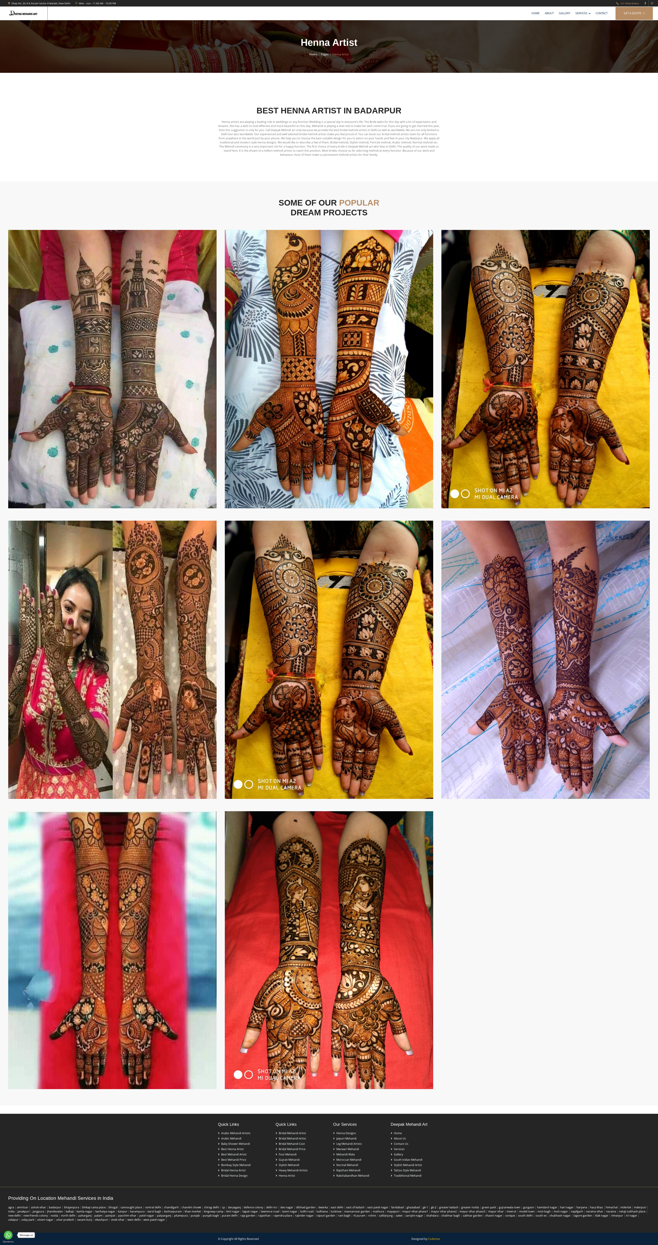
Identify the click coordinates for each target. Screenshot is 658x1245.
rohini (372, 1215)
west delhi (134, 1220)
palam (98, 1215)
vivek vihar (118, 1220)
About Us (400, 1138)
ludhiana (322, 1211)
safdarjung (386, 1215)
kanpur (123, 1211)
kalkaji (70, 1211)
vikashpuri (102, 1220)
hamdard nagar (547, 1207)
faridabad (397, 1207)
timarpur (617, 1215)
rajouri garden (326, 1215)
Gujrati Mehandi (289, 1160)
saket (399, 1215)
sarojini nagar (414, 1215)
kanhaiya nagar (105, 1211)
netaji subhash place (632, 1211)
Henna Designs (346, 1133)
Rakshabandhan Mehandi (352, 1175)
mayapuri (393, 1211)
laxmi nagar (290, 1211)
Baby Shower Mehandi (235, 1144)
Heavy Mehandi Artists (293, 1170)
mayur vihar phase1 (415, 1211)
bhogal (113, 1207)
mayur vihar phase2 (444, 1211)
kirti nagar (233, 1211)
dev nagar (287, 1207)
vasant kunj (85, 1220)
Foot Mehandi (288, 1154)
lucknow (336, 1211)
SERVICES (581, 13)
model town (527, 1211)
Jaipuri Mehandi (346, 1138)
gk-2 (434, 1207)
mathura (379, 1211)
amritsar (23, 1207)
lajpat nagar (250, 1211)
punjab (195, 1215)
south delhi (525, 1215)
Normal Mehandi (347, 1165)
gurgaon (529, 1207)
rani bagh (344, 1215)
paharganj (85, 1215)
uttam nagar (45, 1220)
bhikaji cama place (94, 1207)
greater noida (470, 1207)
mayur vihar (496, 1211)
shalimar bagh (451, 1215)
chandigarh (171, 1207)
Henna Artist (287, 1175)
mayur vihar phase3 (473, 1211)
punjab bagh (211, 1215)
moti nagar (561, 1211)
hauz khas (597, 1207)
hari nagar (567, 1207)
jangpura (39, 1211)
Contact (602, 13)
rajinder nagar (304, 1215)
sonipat (510, 1215)
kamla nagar (85, 1211)
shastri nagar (494, 1215)
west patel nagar (154, 1220)
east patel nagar (378, 1207)
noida (55, 1215)
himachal (612, 1207)
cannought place (131, 1207)
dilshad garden (306, 1207)
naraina (611, 1211)
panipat (110, 1215)
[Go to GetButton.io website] (8, 1242)
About (549, 13)
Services (399, 1149)
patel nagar (147, 1215)
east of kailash (355, 1207)
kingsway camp (214, 1211)
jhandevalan (55, 1211)
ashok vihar (39, 1207)
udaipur (13, 1220)
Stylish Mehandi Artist (408, 1165)
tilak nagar (602, 1215)
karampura (137, 1211)
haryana (582, 1207)
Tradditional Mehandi (408, 1175)
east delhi (337, 1207)
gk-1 (426, 1207)
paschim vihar (127, 1215)
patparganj (164, 1215)
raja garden (248, 1215)
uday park (28, 1220)
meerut (512, 1211)
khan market (193, 1211)
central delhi (153, 1207)
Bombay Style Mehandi (236, 1165)
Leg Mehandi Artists (349, 1144)
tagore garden (583, 1215)
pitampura (181, 1215)
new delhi (14, 1215)
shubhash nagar (560, 1215)
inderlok (626, 1207)
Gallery (564, 13)
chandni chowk (192, 1207)
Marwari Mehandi (347, 1149)
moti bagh (544, 1211)
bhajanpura (72, 1207)
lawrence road (270, 1211)
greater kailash (449, 1207)
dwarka (323, 1207)
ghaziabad (414, 1207)
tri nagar (632, 1215)
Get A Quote (633, 13)
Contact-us (401, 1144)
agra (11, 1207)
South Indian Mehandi (408, 1160)
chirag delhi (212, 1207)
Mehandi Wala (345, 1154)
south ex (541, 1215)
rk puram (359, 1215)
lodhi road (307, 1211)
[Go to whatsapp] (8, 1235)
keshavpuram (173, 1211)
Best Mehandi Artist (234, 1154)
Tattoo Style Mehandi (407, 1170)
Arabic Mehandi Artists (236, 1133)
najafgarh (577, 1211)
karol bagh (155, 1211)
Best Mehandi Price (233, 1160)
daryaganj (234, 1207)
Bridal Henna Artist (233, 1170)
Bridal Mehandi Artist (292, 1133)
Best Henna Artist (232, 1149)
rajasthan (264, 1215)
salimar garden (473, 1215)
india (11, 1211)
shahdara (432, 1215)
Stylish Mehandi (289, 1165)
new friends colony (35, 1215)
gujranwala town (510, 1207)
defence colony (254, 1207)
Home (536, 13)
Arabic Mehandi (231, 1138)
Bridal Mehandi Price (292, 1149)
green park (489, 1207)
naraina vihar (595, 1211)
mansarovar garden (357, 1211)
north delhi (68, 1215)
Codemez (434, 1239)
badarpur (55, 1207)
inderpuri (640, 1207)
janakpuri (23, 1211)
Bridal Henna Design (234, 1175)
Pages (325, 54)
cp (224, 1207)
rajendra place (283, 1215)
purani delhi (230, 1215)
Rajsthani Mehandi (348, 1170)
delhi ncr (272, 1207)
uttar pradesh (65, 1220)
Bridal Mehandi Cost (292, 1144)
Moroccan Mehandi (348, 1160)
